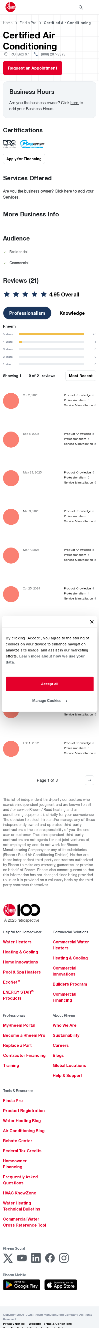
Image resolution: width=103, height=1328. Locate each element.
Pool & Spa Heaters (22, 972)
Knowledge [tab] (72, 313)
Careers (61, 1045)
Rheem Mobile (14, 1275)
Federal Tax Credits (22, 1150)
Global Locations (69, 1065)
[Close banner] (92, 622)
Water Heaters (17, 941)
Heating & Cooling (20, 951)
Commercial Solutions (70, 932)
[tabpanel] (49, 345)
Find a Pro (13, 1100)
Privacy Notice (14, 1323)
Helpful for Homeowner (22, 932)
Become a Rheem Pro (24, 1035)
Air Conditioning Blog (23, 1130)
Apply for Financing (24, 159)
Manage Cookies (46, 700)
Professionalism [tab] (27, 313)
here (74, 102)
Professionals (14, 1015)
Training (11, 1065)
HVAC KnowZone (19, 1192)
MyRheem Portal (19, 1025)
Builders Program (70, 984)
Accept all (49, 684)
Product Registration (24, 1110)
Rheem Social (14, 1248)
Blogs (58, 1055)
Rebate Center (17, 1140)
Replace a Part (17, 1045)
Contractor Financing (24, 1055)
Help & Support (67, 1075)
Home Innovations (20, 961)
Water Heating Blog (22, 1120)
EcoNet (11, 982)
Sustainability (66, 1035)
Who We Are (64, 1025)
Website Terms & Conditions (50, 1323)
